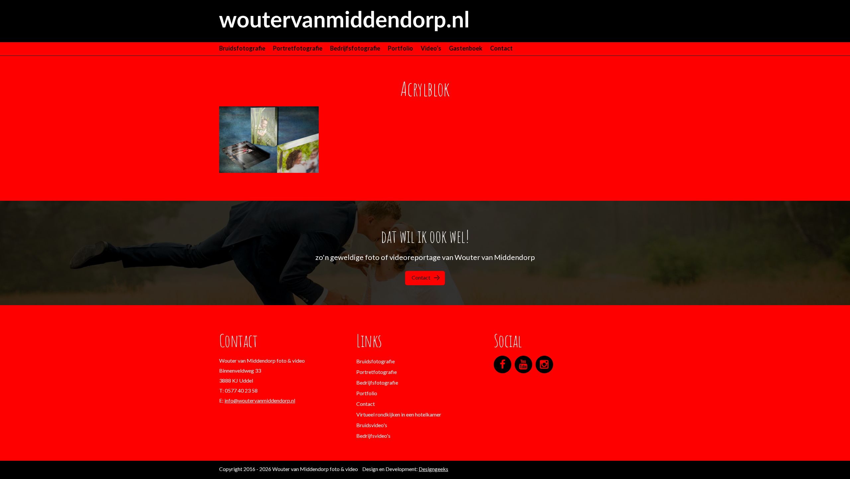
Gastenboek (465, 48)
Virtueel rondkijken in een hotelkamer (398, 414)
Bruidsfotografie (242, 48)
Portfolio (400, 48)
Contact (501, 48)
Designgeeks (433, 469)
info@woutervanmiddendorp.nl (259, 400)
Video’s (431, 48)
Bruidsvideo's (371, 425)
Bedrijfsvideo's (373, 435)
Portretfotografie (297, 48)
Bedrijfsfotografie (355, 48)
